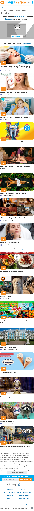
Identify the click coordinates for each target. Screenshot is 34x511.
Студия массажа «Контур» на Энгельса (13, 193)
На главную (16, 37)
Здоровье (5, 7)
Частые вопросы (9, 492)
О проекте (9, 502)
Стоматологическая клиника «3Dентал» (14, 142)
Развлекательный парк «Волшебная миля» (15, 446)
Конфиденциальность (24, 492)
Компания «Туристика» (8, 347)
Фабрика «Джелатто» (8, 372)
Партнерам (9, 495)
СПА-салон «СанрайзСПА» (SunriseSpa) (13, 218)
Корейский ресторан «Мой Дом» (11, 271)
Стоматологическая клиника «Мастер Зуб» (15, 117)
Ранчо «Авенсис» (6, 296)
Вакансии (24, 489)
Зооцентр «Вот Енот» (7, 421)
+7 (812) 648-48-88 (9, 484)
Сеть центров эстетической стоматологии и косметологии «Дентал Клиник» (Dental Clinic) (16, 67)
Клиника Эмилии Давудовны (10, 242)
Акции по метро (24, 502)
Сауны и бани (19, 16)
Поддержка (9, 489)
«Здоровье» (26, 43)
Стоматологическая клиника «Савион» (13, 93)
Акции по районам (24, 505)
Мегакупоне (22, 249)
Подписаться (25, 479)
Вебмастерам (24, 495)
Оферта (9, 499)
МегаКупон (17, 2)
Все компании (24, 499)
